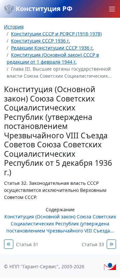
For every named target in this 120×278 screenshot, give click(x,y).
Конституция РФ (43, 8)
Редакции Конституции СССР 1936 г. (52, 48)
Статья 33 (93, 244)
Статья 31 (27, 244)
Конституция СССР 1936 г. (40, 41)
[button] (112, 9)
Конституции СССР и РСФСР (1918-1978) (56, 33)
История (14, 26)
